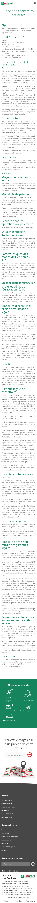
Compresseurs (5, 833)
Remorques (4, 843)
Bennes (3, 850)
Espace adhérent (6, 817)
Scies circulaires (6, 840)
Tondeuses (4, 830)
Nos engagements (6, 804)
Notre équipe (5, 810)
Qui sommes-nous (6, 800)
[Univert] (7, 4)
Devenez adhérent (7, 814)
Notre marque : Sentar (8, 807)
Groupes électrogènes (8, 847)
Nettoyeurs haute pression (9, 837)
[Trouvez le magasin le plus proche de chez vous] (18, 769)
